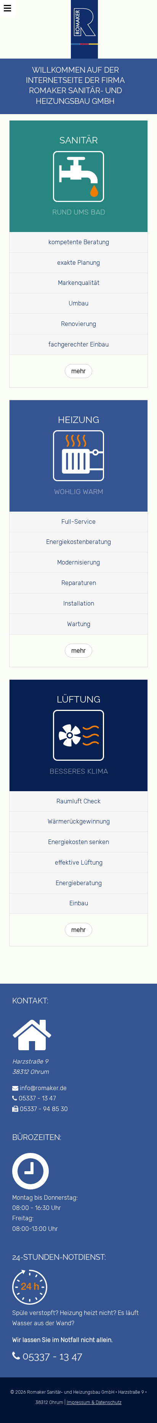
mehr (78, 371)
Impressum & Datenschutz (94, 1402)
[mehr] (78, 361)
